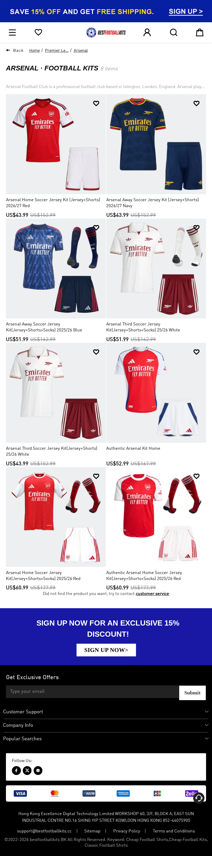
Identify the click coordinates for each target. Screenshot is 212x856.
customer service (152, 594)
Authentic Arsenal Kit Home (133, 448)
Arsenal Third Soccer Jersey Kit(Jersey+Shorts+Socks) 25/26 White (143, 327)
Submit (192, 692)
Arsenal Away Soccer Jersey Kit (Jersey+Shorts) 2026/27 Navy (152, 203)
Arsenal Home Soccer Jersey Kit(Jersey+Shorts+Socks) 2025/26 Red (43, 576)
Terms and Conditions (174, 831)
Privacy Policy (126, 831)
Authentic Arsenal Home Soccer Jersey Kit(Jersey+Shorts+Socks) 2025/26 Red (144, 576)
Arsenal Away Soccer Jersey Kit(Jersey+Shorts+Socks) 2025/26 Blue (44, 327)
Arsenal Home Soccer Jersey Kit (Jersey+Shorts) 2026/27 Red (53, 203)
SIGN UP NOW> (106, 650)
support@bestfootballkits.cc (44, 831)
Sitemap (92, 831)
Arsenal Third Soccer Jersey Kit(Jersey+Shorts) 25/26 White (51, 451)
